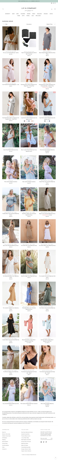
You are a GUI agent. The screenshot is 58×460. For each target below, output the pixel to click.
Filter (6, 24)
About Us (4, 432)
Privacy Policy (5, 443)
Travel (28, 15)
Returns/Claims (5, 441)
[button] (45, 87)
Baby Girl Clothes (24, 445)
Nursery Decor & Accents (26, 441)
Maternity (7, 13)
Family (33, 13)
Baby (17, 13)
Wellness (39, 13)
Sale (33, 15)
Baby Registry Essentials (26, 439)
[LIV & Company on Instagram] (41, 442)
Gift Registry (4, 437)
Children (23, 13)
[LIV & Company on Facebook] (43, 442)
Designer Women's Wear (26, 449)
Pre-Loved (38, 15)
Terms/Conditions (5, 445)
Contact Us (4, 449)
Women (28, 13)
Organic (46, 13)
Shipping (4, 439)
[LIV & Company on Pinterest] (46, 442)
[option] (29, 1)
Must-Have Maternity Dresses (27, 432)
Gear (13, 13)
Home (18, 15)
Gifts (23, 15)
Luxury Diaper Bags (25, 437)
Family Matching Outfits (25, 447)
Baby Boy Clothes (24, 443)
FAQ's (3, 447)
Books (51, 13)
